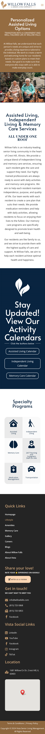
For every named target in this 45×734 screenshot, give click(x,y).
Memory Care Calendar (22, 375)
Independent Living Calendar (23, 363)
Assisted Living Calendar (22, 351)
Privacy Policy (32, 723)
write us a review (19, 579)
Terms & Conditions (15, 723)
